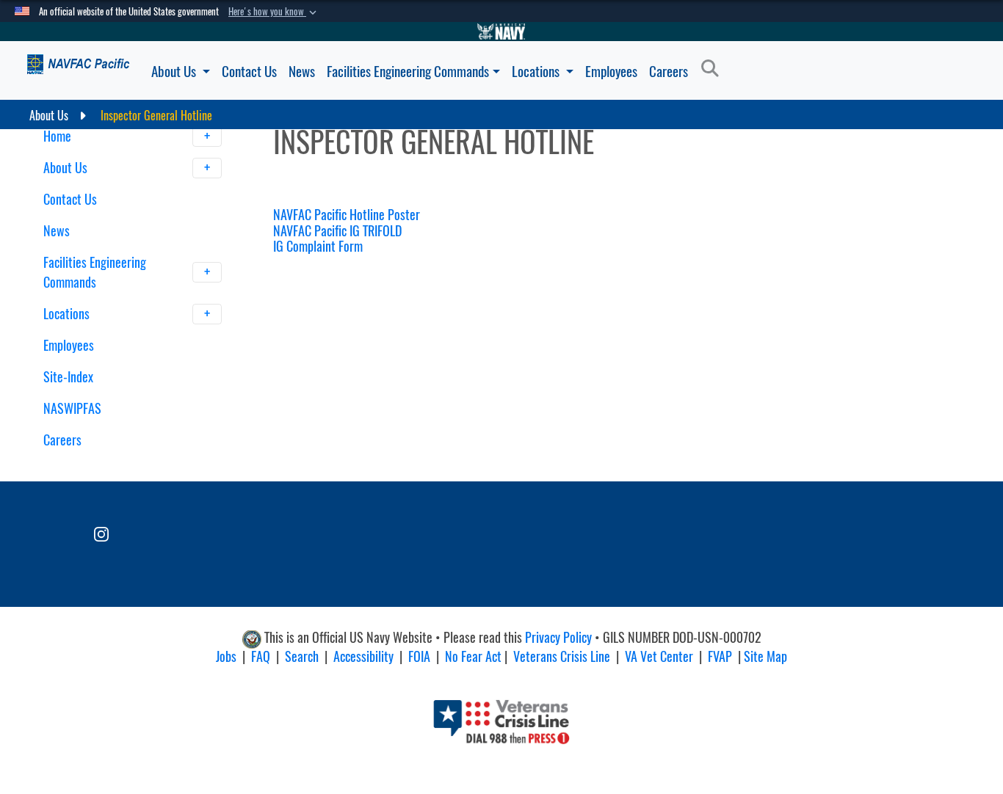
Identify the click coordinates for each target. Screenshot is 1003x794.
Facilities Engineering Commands (408, 71)
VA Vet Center (659, 656)
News (302, 71)
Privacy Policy (558, 638)
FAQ (260, 656)
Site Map (765, 656)
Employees (611, 71)
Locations (537, 71)
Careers (668, 71)
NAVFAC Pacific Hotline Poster (346, 214)
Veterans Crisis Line (561, 656)
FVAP (720, 656)
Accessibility (363, 656)
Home (58, 136)
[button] (273, 11)
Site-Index (68, 377)
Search (302, 656)
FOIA (419, 656)
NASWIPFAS (72, 408)
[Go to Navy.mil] (501, 31)
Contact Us (249, 71)
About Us (175, 71)
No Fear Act (473, 656)
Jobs (226, 656)
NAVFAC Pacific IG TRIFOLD (337, 231)
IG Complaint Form (318, 246)
